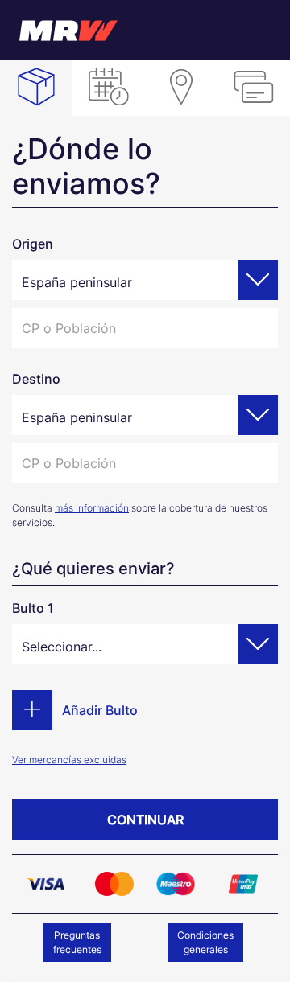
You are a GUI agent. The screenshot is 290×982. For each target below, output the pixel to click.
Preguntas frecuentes (82, 942)
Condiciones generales (210, 942)
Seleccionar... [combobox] (62, 647)
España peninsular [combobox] (77, 282)
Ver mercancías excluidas (69, 760)
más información (92, 508)
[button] (258, 280)
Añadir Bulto (100, 710)
